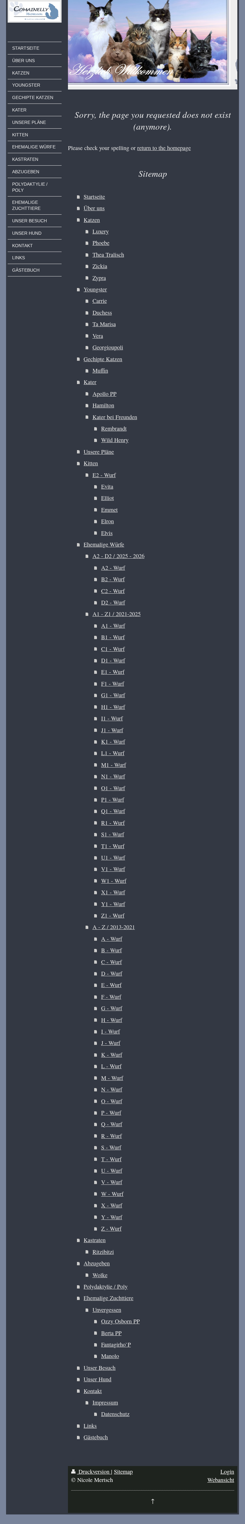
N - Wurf (111, 1089)
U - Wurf (111, 1170)
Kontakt (93, 1391)
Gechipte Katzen (103, 359)
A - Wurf (111, 938)
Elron (107, 521)
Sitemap (123, 1471)
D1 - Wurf (113, 660)
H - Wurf (111, 1020)
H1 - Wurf (113, 707)
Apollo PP (104, 393)
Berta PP (111, 1333)
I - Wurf (110, 1031)
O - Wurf (111, 1101)
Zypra (99, 278)
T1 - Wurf (112, 846)
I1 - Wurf (112, 718)
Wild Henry (115, 440)
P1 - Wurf (112, 799)
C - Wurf (111, 962)
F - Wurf (111, 996)
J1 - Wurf (112, 730)
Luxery (101, 231)
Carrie (100, 300)
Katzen (92, 220)
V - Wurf (111, 1182)
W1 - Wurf (113, 880)
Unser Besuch (99, 1367)
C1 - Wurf (113, 649)
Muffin (100, 370)
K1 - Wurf (113, 741)
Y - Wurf (111, 1217)
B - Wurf (111, 950)
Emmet (109, 509)
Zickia (100, 266)
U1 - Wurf (113, 857)
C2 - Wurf (113, 591)
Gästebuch (96, 1437)
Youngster (95, 289)
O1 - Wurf (113, 788)
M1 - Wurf (113, 765)
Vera (98, 336)
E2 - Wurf (104, 475)
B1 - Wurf (113, 637)
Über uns (94, 208)
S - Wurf (111, 1147)
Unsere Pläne (99, 451)
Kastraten (95, 1240)
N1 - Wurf (113, 776)
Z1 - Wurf (112, 915)
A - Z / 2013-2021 (114, 927)
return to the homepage (164, 148)
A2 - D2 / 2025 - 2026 (119, 556)
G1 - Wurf (113, 695)
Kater (90, 382)
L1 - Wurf (112, 753)
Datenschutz (115, 1414)
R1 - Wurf (113, 822)
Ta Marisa (104, 324)
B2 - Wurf (113, 579)
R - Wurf (111, 1136)
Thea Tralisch (108, 254)
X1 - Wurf (113, 892)
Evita (107, 486)
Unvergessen (107, 1309)
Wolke (100, 1275)
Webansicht (220, 1480)
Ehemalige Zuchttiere (108, 1298)
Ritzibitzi (103, 1252)
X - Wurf (111, 1205)
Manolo (110, 1356)
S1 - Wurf (112, 834)
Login (227, 1471)
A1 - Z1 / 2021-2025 (117, 614)
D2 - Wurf (113, 602)
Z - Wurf (111, 1228)
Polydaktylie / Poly (106, 1286)
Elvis (107, 533)
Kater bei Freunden (115, 417)
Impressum (105, 1402)
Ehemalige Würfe (104, 544)
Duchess (102, 312)
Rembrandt (114, 428)
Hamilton (103, 405)
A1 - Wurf (113, 625)
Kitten (91, 463)
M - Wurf (112, 1078)
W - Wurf (112, 1194)
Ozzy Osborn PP (120, 1321)
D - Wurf (111, 973)
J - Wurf (110, 1043)
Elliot (107, 498)
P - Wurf (111, 1112)
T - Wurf (111, 1159)
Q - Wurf (111, 1124)
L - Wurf (111, 1066)
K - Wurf (111, 1054)
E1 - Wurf (112, 672)
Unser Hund (97, 1379)
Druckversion (94, 1471)
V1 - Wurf (113, 869)
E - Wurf (111, 985)
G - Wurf (111, 1008)
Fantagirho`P (116, 1344)
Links (90, 1425)
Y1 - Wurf (113, 904)
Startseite (94, 196)
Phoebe (101, 243)
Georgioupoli (108, 347)
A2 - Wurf (113, 567)
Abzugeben (97, 1263)
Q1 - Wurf (113, 811)
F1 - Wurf (112, 683)
